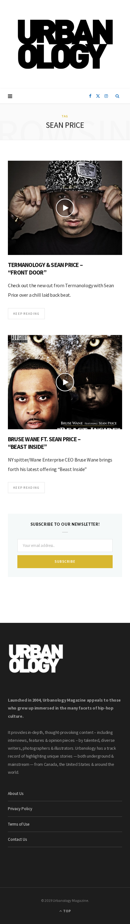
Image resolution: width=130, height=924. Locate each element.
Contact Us (17, 839)
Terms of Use (18, 824)
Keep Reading (26, 313)
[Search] (117, 96)
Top (66, 910)
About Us (15, 793)
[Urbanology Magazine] (65, 44)
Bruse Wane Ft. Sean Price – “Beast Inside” (44, 442)
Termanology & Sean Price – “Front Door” (45, 268)
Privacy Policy (20, 808)
